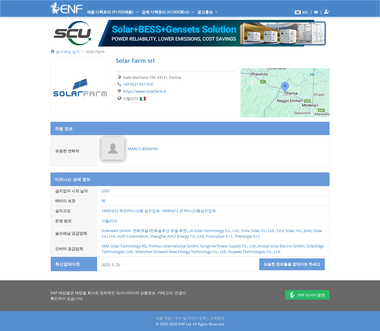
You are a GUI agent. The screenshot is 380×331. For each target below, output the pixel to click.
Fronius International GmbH (173, 246)
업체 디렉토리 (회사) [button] (166, 11)
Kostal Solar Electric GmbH (281, 246)
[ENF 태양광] (66, 8)
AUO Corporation (133, 236)
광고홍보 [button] (205, 11)
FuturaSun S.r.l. (219, 236)
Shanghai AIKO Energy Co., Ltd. (177, 236)
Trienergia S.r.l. (247, 236)
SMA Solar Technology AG (124, 246)
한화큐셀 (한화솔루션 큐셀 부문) (160, 230)
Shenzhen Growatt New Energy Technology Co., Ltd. (181, 251)
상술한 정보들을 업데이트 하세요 (292, 264)
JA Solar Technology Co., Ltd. (214, 230)
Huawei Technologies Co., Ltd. (254, 251)
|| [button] (316, 12)
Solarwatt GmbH (116, 230)
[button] (300, 12)
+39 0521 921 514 (138, 84)
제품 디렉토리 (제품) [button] (110, 11)
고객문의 (217, 318)
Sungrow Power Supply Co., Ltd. (228, 246)
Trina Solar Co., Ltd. (258, 230)
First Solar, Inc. (289, 230)
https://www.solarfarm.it (144, 91)
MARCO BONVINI (143, 148)
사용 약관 (163, 318)
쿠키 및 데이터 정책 (190, 318)
